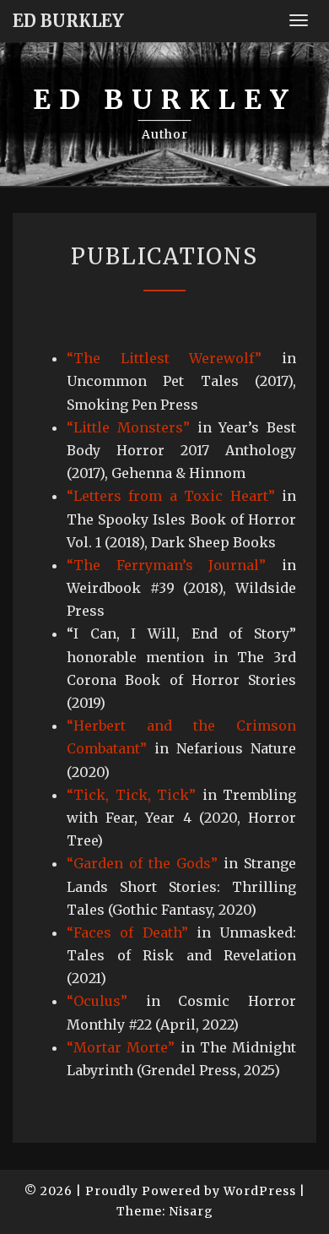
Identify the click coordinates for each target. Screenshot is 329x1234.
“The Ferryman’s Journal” (166, 565)
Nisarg (191, 1211)
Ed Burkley (68, 20)
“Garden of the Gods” (142, 863)
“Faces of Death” (127, 932)
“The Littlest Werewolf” (164, 358)
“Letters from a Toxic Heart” (171, 495)
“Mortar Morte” (121, 1047)
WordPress (260, 1191)
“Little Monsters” (128, 427)
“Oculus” (97, 1000)
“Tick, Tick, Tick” (131, 794)
